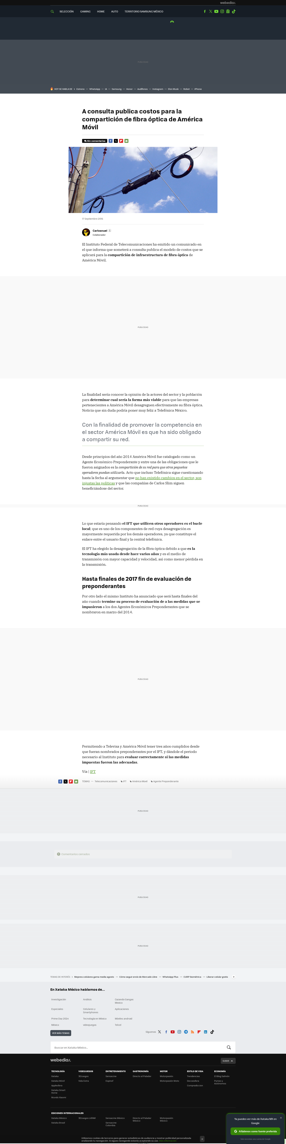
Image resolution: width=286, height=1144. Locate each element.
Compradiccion (195, 1085)
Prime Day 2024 (60, 1018)
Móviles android (123, 1018)
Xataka (55, 1076)
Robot (186, 88)
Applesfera (56, 1085)
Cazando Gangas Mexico (124, 1001)
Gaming (85, 11)
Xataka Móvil (58, 1080)
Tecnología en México (94, 1018)
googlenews (228, 11)
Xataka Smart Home (58, 1091)
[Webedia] (228, 3)
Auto (114, 11)
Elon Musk (173, 88)
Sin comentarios (96, 140)
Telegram (186, 1031)
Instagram (222, 11)
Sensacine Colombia (111, 1124)
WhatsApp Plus (171, 976)
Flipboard (121, 141)
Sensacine (111, 1076)
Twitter (211, 11)
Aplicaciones (122, 1009)
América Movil (139, 781)
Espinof (109, 1080)
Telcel (118, 1024)
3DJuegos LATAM (87, 1118)
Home (101, 11)
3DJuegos (83, 1076)
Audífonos (142, 88)
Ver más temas (60, 1033)
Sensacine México (115, 1118)
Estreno (80, 88)
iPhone (198, 88)
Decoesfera (193, 1080)
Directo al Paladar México (142, 1119)
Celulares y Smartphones (90, 1010)
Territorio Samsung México (144, 11)
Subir (226, 1060)
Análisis (87, 999)
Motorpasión (166, 1076)
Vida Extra (83, 1080)
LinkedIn (205, 1031)
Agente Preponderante (166, 781)
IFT (93, 771)
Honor (129, 88)
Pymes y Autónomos (220, 1082)
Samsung (116, 88)
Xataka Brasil (58, 1122)
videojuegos (89, 1024)
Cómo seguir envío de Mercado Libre (138, 976)
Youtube (216, 11)
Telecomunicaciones (106, 781)
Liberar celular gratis (217, 976)
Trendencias (193, 1076)
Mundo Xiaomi (58, 1097)
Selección (67, 11)
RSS (192, 1031)
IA (106, 88)
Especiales (57, 1009)
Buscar (229, 1047)
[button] (102, 231)
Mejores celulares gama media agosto (94, 976)
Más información (167, 1140)
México (55, 1024)
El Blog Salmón (221, 1076)
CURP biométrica (193, 976)
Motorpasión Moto (169, 1080)
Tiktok (234, 11)
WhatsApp (94, 88)
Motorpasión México (166, 1119)
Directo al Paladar (142, 1076)
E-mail (126, 141)
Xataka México (59, 1118)
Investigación (58, 999)
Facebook (205, 11)
